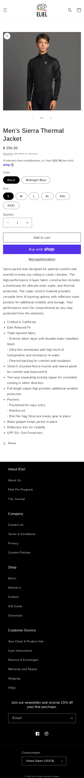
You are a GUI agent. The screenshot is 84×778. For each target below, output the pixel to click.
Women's (14, 587)
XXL (63, 196)
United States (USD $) (40, 760)
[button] (5, 10)
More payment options (42, 259)
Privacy (13, 543)
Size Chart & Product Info (26, 641)
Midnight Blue (36, 180)
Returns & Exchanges (23, 659)
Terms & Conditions (21, 534)
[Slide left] (33, 118)
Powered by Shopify (51, 776)
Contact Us (16, 524)
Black (11, 180)
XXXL (11, 205)
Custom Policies (19, 552)
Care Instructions (20, 650)
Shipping (8, 153)
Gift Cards (15, 606)
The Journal (16, 499)
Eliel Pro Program (20, 489)
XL (47, 196)
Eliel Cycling (37, 776)
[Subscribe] (71, 718)
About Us (14, 480)
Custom (13, 596)
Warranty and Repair (22, 669)
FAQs (12, 687)
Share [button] (12, 443)
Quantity (8, 214)
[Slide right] (50, 118)
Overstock (15, 615)
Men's (12, 578)
